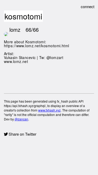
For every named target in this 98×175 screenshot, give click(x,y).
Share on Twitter (22, 134)
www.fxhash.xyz (49, 110)
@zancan (21, 119)
